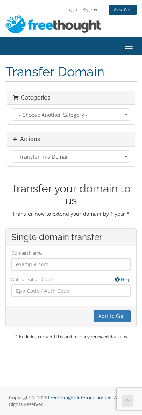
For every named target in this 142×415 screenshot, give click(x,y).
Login (72, 9)
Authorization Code (71, 279)
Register (90, 9)
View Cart (123, 9)
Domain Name (26, 253)
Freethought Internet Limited (80, 398)
